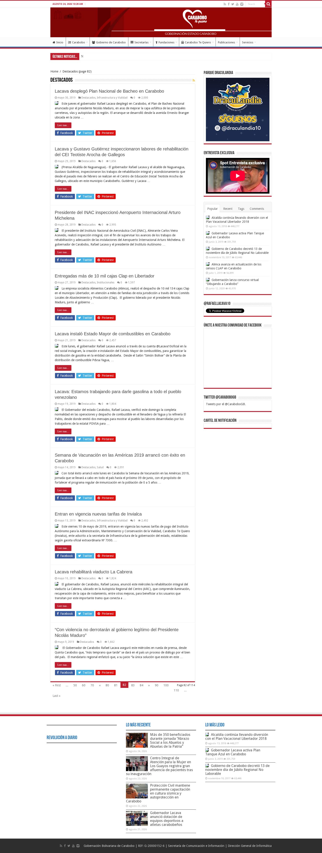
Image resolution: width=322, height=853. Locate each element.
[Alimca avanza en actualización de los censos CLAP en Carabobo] (207, 264)
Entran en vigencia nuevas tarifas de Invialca (98, 514)
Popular (212, 208)
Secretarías (141, 42)
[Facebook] (228, 4)
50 (75, 685)
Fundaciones (166, 42)
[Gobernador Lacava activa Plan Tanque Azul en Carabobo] (207, 233)
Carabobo (78, 42)
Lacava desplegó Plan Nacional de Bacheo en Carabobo (109, 91)
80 (107, 685)
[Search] (268, 4)
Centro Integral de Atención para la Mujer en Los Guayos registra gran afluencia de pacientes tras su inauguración (159, 766)
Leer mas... (63, 125)
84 (141, 685)
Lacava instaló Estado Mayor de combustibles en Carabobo (112, 333)
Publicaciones (226, 42)
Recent (227, 208)
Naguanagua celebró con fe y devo (102, 56)
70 (92, 685)
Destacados (88, 97)
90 (156, 685)
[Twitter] (233, 4)
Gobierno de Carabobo (111, 42)
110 (176, 690)
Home (54, 71)
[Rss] (224, 4)
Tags (241, 208)
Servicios (247, 42)
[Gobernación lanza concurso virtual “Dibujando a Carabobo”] (207, 279)
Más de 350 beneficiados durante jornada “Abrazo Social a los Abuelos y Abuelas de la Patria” (170, 741)
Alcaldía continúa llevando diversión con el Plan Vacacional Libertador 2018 (236, 737)
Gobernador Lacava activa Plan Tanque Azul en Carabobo (232, 752)
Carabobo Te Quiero (198, 42)
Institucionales (105, 282)
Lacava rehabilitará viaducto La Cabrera (93, 571)
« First (57, 685)
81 (116, 685)
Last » (56, 696)
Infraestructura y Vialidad (112, 97)
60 (83, 685)
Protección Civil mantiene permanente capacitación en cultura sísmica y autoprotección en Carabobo (158, 793)
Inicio (59, 42)
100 (166, 685)
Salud (100, 467)
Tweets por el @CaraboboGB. (226, 404)
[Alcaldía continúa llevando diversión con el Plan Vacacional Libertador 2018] (207, 217)
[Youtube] (237, 4)
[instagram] (242, 4)
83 (133, 685)
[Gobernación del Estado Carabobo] (161, 22)
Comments (257, 208)
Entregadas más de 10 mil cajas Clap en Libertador (104, 276)
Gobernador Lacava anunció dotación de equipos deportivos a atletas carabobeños (166, 819)
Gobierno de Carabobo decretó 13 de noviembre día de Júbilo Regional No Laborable (237, 770)
